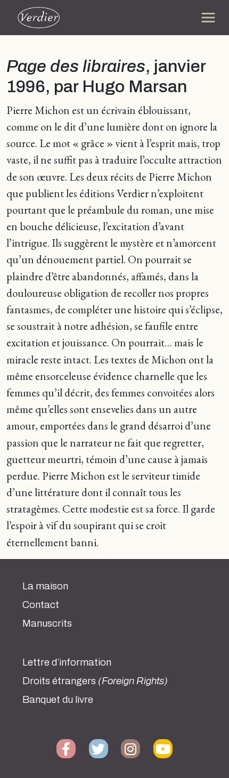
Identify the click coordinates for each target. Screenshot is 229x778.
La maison (45, 586)
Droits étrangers (95, 681)
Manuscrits (47, 623)
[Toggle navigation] (208, 17)
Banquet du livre (57, 699)
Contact (40, 604)
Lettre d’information (66, 662)
